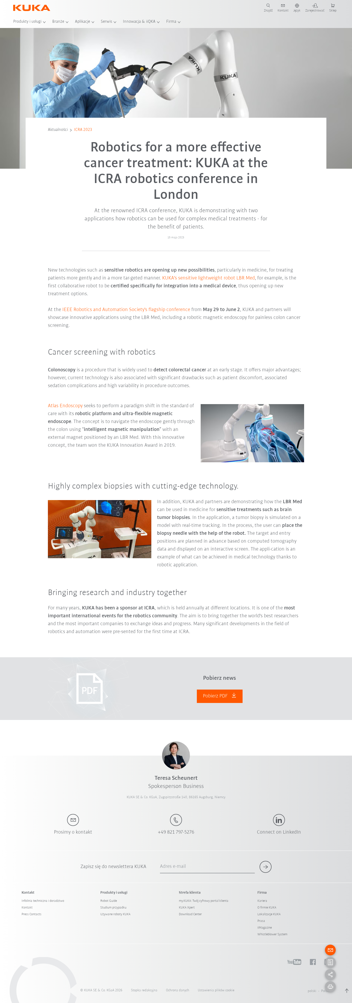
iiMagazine (264, 928)
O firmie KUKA (266, 907)
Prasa (261, 921)
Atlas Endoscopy (65, 406)
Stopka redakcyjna (144, 990)
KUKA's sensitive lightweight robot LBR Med (208, 278)
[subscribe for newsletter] (266, 867)
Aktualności (58, 130)
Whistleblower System (272, 934)
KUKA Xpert (187, 907)
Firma (171, 22)
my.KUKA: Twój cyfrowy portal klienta (203, 901)
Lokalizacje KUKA (269, 914)
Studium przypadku (113, 907)
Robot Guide (108, 901)
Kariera (262, 901)
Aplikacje (82, 22)
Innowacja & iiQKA (139, 22)
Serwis (106, 22)
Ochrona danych (177, 990)
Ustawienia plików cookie (216, 990)
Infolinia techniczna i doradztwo (43, 901)
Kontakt (27, 907)
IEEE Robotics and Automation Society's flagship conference (126, 309)
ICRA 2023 (83, 130)
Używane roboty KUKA (115, 914)
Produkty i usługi (27, 22)
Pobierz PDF (216, 696)
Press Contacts (31, 914)
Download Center (190, 914)
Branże (58, 22)
